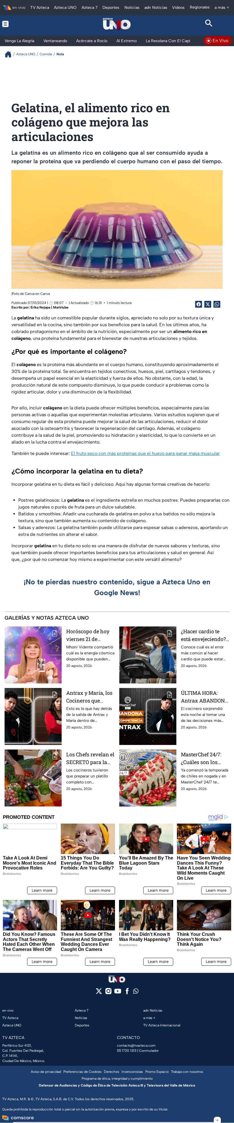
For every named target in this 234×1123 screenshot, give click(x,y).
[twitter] (98, 993)
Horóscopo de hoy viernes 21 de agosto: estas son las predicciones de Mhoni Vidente (90, 635)
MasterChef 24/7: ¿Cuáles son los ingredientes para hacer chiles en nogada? (202, 758)
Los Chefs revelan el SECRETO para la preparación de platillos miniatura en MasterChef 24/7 (90, 758)
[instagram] (108, 993)
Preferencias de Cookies (82, 1072)
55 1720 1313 (126, 1051)
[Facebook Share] (198, 304)
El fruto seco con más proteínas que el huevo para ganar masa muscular (145, 453)
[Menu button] (25, 23)
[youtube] (117, 993)
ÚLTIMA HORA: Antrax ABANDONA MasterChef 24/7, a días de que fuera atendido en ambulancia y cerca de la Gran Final (205, 697)
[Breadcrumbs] (10, 54)
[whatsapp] (136, 992)
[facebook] (127, 993)
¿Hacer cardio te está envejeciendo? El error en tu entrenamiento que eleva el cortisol (204, 635)
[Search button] (209, 23)
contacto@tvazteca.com (136, 1046)
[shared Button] (216, 304)
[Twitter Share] (207, 304)
